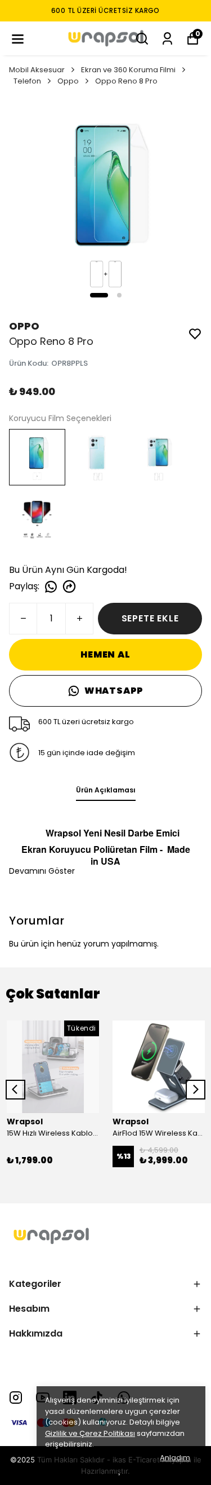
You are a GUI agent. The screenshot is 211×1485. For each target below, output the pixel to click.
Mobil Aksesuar (37, 69)
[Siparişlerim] (167, 39)
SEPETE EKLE (150, 618)
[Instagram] (16, 1397)
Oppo (68, 81)
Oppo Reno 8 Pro (126, 81)
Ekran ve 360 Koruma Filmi (128, 69)
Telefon (27, 81)
